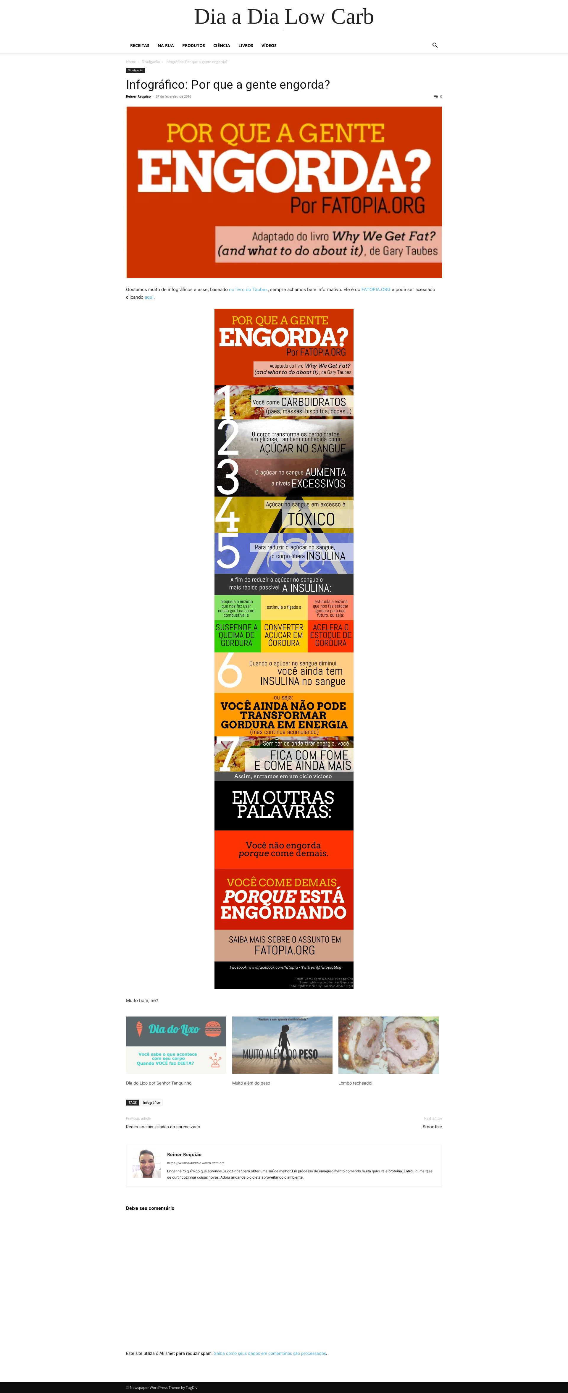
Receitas (139, 45)
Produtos (193, 45)
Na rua (166, 45)
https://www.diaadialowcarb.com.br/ (195, 1163)
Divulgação (151, 61)
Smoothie (432, 1126)
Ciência (221, 45)
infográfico (151, 1102)
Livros (245, 45)
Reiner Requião (138, 96)
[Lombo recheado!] (388, 1045)
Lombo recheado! (355, 1082)
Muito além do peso (251, 1082)
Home (131, 61)
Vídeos (269, 45)
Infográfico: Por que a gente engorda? (228, 84)
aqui (149, 297)
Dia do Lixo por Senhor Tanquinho (158, 1082)
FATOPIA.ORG (376, 289)
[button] (435, 46)
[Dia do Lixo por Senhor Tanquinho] (176, 1045)
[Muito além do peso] (282, 1045)
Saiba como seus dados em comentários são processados (270, 1353)
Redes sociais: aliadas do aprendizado (163, 1126)
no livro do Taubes (248, 289)
